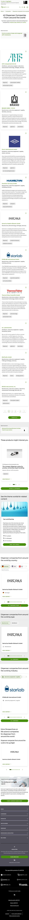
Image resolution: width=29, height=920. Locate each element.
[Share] (22, 7)
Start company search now (14, 801)
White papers (4, 823)
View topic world (14, 544)
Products (3, 818)
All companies (14, 659)
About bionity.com (14, 905)
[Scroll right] (26, 566)
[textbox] (14, 570)
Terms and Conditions (16, 913)
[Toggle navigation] (27, 7)
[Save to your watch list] (26, 51)
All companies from (13, 605)
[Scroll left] (24, 566)
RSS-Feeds (3, 837)
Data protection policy (14, 916)
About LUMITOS (14, 903)
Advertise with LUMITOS (14, 900)
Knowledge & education (7, 833)
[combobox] (14, 570)
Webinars (3, 828)
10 (21, 717)
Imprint (7, 913)
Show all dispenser (14, 488)
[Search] (20, 7)
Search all (14, 417)
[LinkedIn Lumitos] (14, 894)
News (2, 809)
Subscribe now (14, 857)
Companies (3, 813)
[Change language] (24, 7)
